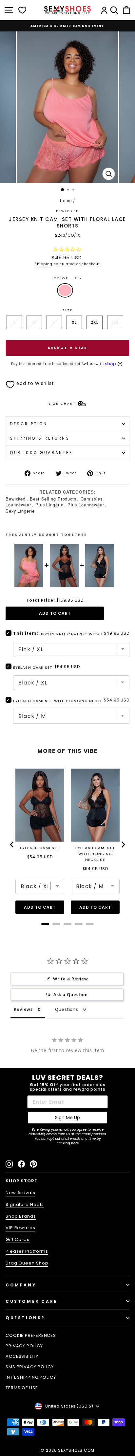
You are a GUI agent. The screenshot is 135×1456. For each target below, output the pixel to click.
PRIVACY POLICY (24, 1346)
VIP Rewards (20, 1228)
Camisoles (92, 499)
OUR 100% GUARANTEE (41, 452)
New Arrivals (20, 1193)
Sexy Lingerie (20, 511)
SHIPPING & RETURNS (40, 438)
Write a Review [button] (70, 979)
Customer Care (31, 1301)
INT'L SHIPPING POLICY (31, 1377)
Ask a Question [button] (70, 994)
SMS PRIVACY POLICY (30, 1367)
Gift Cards (17, 1239)
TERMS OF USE (22, 1388)
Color (67, 278)
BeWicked (67, 211)
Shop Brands (21, 1216)
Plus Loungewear (86, 504)
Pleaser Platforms (27, 1251)
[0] (22, 10)
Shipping (43, 264)
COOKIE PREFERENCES (31, 1335)
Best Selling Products (53, 499)
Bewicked (16, 499)
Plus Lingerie (49, 504)
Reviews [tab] (23, 1009)
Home (66, 200)
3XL (115, 322)
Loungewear (18, 504)
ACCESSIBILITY (22, 1356)
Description (28, 424)
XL (74, 322)
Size (67, 310)
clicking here (68, 1143)
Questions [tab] (66, 1009)
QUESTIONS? (25, 1317)
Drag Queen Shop (27, 1263)
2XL (94, 322)
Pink (65, 290)
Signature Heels (25, 1204)
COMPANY (21, 1285)
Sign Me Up (67, 1117)
